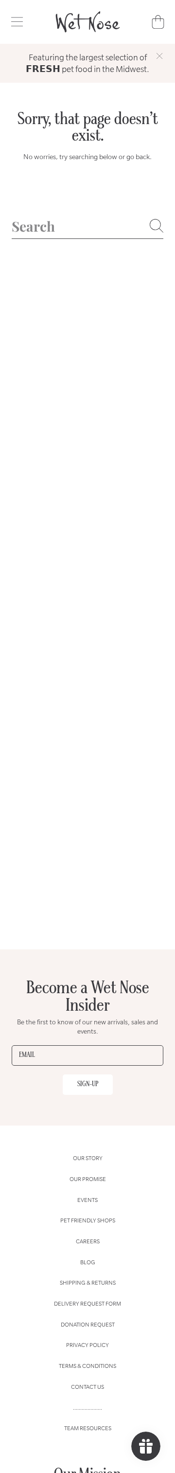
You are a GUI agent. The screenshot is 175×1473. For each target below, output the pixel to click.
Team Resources (87, 1428)
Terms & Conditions (87, 1365)
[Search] (156, 225)
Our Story (88, 1158)
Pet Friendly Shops (87, 1220)
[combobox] (87, 226)
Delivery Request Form (87, 1303)
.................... (87, 1407)
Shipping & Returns (88, 1282)
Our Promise (88, 1178)
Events (87, 1199)
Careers (88, 1241)
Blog (87, 1262)
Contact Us (87, 1386)
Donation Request (88, 1324)
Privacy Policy (87, 1344)
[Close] (159, 56)
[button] (17, 22)
